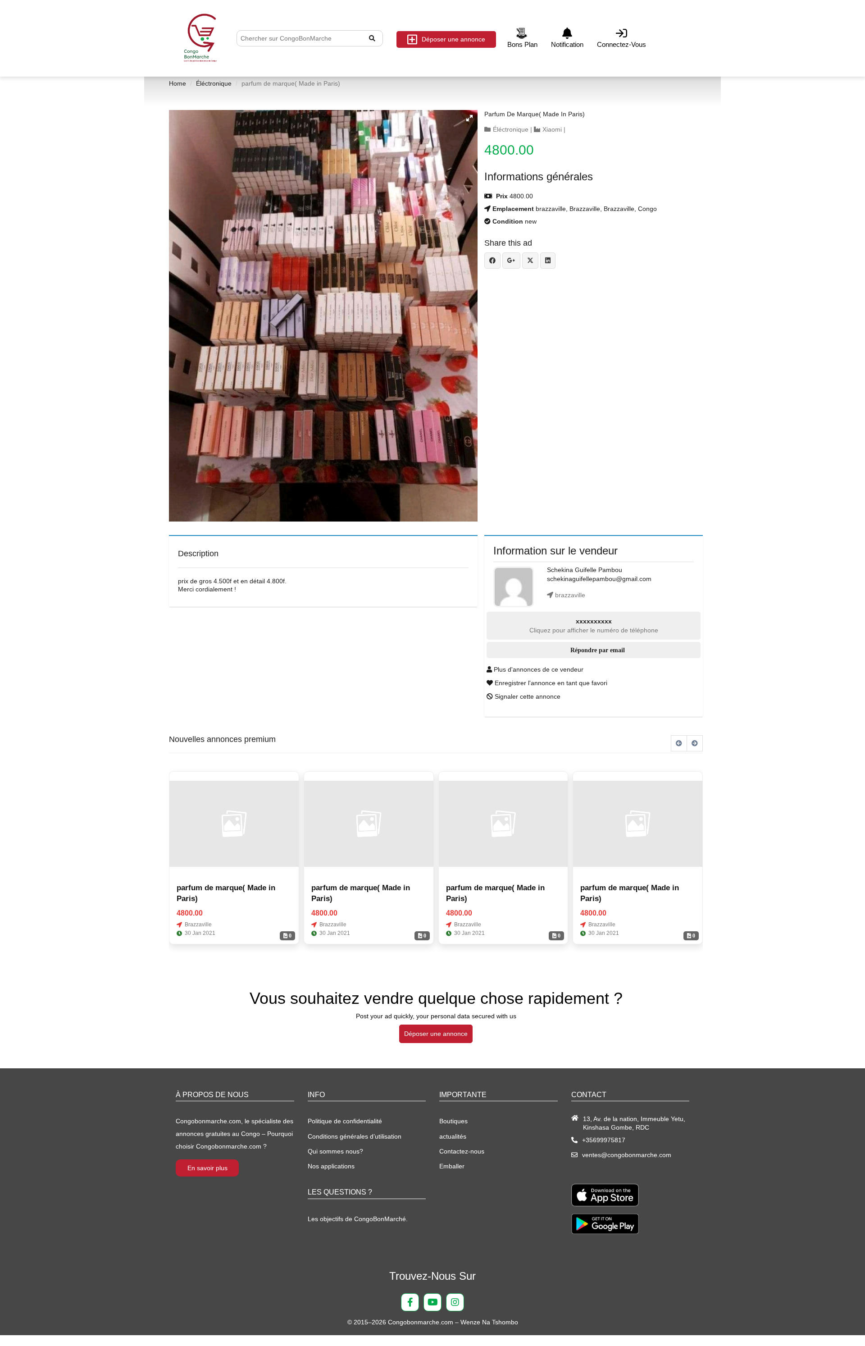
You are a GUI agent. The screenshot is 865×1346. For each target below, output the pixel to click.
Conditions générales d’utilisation (354, 1136)
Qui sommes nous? (335, 1151)
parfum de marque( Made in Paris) (534, 114)
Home (177, 83)
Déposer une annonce (453, 39)
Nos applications (331, 1166)
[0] (234, 823)
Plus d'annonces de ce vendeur (537, 669)
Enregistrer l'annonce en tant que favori (550, 683)
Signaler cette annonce (526, 696)
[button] (469, 118)
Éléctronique (214, 83)
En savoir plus (207, 1168)
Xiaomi (552, 129)
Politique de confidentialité (345, 1121)
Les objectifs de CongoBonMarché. (358, 1218)
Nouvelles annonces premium (222, 739)
